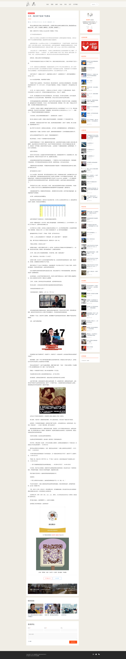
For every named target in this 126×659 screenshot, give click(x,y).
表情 (30, 641)
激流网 (50, 22)
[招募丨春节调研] (83, 348)
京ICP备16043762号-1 (41, 654)
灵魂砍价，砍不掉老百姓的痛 (92, 113)
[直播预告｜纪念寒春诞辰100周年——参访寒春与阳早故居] (83, 301)
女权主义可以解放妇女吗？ (92, 181)
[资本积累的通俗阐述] (83, 69)
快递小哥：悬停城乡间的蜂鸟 (51, 615)
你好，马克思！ (90, 80)
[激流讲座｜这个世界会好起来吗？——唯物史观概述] (83, 307)
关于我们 (75, 4)
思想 (52, 4)
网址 (62, 628)
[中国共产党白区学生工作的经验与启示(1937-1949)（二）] (83, 259)
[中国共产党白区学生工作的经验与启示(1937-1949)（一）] (83, 266)
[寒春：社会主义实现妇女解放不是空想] (83, 170)
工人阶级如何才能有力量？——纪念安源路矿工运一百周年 (92, 226)
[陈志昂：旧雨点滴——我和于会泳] (83, 272)
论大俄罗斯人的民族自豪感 (92, 162)
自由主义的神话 (31, 13)
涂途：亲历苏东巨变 (91, 239)
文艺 (70, 4)
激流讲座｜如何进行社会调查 (92, 293)
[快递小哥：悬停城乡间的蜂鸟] (52, 609)
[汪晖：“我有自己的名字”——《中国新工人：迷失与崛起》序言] (83, 197)
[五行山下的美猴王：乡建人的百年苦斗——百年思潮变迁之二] (83, 120)
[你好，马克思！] (83, 82)
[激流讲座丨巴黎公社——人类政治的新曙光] (83, 322)
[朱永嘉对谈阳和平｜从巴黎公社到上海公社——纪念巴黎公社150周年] (83, 287)
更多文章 (89, 30)
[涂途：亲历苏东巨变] (83, 240)
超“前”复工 (64, 615)
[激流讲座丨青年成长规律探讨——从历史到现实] (83, 328)
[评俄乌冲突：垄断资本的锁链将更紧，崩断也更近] (83, 101)
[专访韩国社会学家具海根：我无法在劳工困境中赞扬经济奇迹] (83, 189)
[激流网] (31, 4)
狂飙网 (88, 360)
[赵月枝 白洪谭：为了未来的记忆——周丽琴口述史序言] (83, 213)
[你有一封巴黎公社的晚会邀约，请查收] (83, 341)
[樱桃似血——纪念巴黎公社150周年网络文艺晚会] (83, 335)
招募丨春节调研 (90, 346)
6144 (87, 26)
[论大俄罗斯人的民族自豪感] (83, 163)
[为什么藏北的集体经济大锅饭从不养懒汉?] (35, 609)
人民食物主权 (83, 360)
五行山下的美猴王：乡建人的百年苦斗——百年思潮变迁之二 (92, 121)
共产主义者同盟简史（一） (92, 232)
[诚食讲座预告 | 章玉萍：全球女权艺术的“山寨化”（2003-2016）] (83, 314)
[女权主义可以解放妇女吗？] (83, 183)
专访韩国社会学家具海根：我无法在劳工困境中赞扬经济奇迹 (92, 190)
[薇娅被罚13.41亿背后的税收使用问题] (83, 108)
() (49, 578)
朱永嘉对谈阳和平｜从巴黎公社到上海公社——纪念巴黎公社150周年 (92, 287)
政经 (56, 4)
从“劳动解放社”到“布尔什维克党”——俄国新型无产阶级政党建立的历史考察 (92, 137)
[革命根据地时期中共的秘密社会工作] (83, 219)
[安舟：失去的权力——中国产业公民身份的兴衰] (83, 176)
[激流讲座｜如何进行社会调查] (83, 294)
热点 (48, 4)
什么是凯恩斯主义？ (91, 156)
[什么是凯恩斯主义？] (83, 157)
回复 (92, 28)
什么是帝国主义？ (90, 143)
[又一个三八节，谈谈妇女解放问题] (83, 94)
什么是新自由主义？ (91, 149)
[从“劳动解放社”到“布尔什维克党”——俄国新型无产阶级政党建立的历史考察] (83, 136)
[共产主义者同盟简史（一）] (83, 233)
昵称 (29, 628)
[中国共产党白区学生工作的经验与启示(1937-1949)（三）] (83, 246)
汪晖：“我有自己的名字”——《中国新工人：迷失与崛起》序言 (92, 197)
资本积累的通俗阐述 (91, 67)
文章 (88, 28)
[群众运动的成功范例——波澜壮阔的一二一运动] (83, 253)
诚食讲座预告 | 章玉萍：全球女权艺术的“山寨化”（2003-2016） (92, 314)
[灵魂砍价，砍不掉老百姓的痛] (83, 114)
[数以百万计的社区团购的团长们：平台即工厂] (83, 62)
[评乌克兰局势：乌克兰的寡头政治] (83, 88)
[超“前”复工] (69, 609)
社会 (61, 4)
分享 (58, 578)
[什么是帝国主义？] (83, 144)
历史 (65, 4)
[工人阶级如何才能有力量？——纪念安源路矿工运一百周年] (83, 226)
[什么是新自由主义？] (83, 150)
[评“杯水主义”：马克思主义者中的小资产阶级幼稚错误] (83, 75)
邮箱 (45, 628)
